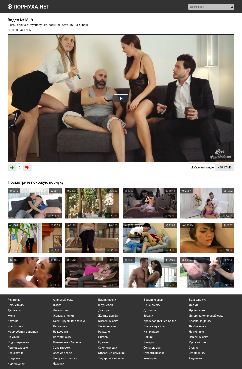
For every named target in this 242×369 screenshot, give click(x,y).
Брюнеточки (16, 305)
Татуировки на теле (111, 358)
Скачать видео (213, 167)
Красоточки (15, 326)
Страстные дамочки (111, 353)
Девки (193, 305)
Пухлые (103, 342)
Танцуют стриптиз (65, 358)
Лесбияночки (107, 326)
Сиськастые (16, 353)
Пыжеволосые (18, 347)
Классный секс (108, 321)
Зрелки (148, 315)
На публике (196, 331)
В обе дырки (151, 305)
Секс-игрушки (107, 347)
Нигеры (103, 337)
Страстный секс (153, 353)
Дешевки (14, 310)
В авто (57, 305)
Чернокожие (16, 363)
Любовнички (197, 326)
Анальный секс (63, 299)
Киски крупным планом (69, 321)
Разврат (148, 342)
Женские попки (63, 315)
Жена (11, 315)
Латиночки (60, 326)
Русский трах (197, 342)
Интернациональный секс (206, 315)
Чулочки (58, 363)
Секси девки (152, 347)
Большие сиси (153, 299)
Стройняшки (197, 353)
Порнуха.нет (31, 7)
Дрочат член (197, 310)
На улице (14, 337)
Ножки (148, 337)
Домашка (149, 310)
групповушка (38, 25)
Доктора (103, 310)
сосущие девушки (61, 25)
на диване (82, 25)
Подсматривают (18, 342)
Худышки (195, 358)
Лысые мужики (154, 326)
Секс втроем (61, 347)
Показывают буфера (67, 342)
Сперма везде (62, 353)
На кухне (104, 331)
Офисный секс (198, 337)
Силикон (194, 347)
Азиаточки (14, 299)
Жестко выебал (108, 315)
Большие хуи (197, 299)
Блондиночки (107, 299)
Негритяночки (62, 337)
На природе (151, 331)
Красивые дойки (200, 321)
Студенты (14, 358)
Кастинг (13, 321)
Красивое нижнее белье (159, 321)
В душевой (105, 305)
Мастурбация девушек (23, 331)
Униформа (150, 358)
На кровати (60, 331)
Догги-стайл (61, 310)
